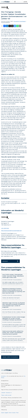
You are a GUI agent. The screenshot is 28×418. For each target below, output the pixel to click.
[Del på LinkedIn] (7, 26)
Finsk (17, 412)
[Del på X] (10, 26)
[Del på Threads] (12, 26)
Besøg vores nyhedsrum (10, 357)
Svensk (13, 412)
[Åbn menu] (15, 1)
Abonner (5, 261)
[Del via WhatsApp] (17, 26)
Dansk (2, 412)
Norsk (10, 412)
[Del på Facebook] (4, 26)
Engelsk (6, 412)
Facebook (8, 392)
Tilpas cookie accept (6, 395)
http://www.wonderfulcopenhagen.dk (11, 230)
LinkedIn (3, 392)
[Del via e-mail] (20, 26)
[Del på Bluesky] (15, 26)
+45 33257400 (5, 228)
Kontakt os (3, 376)
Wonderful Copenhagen (19, 21)
